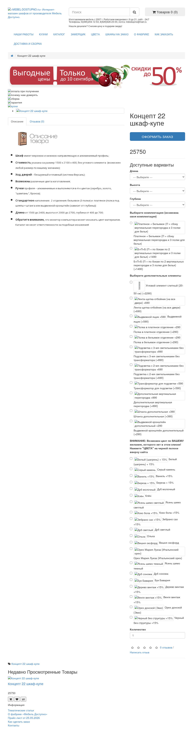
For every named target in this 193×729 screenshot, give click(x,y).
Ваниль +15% (163, 476)
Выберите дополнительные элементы (155, 275)
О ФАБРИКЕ (141, 34)
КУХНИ (43, 34)
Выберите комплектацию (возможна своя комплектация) (154, 214)
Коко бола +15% (169, 512)
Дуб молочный (165, 489)
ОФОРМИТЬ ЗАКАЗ (157, 136)
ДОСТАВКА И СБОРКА (28, 43)
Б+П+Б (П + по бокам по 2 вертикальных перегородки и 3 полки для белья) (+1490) (159, 265)
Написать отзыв (139, 652)
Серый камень (165, 469)
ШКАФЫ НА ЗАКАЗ (116, 34)
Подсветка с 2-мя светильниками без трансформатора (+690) (156, 376)
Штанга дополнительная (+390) (153, 416)
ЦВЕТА (95, 34)
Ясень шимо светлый (157, 504)
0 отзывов (166, 647)
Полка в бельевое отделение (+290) (156, 342)
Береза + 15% (165, 482)
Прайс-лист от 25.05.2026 (24, 718)
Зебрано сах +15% (156, 521)
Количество (138, 629)
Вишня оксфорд (168, 542)
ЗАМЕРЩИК (78, 34)
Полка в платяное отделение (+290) (156, 332)
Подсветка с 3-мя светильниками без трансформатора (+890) (156, 358)
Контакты (13, 725)
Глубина (135, 199)
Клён (148, 496)
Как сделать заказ (19, 721)
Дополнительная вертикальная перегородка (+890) (153, 404)
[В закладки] (17, 699)
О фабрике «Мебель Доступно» (27, 714)
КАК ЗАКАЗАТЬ (164, 34)
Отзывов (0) (37, 121)
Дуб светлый (162, 529)
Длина (134, 171)
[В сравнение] (23, 699)
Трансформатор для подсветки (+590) (157, 388)
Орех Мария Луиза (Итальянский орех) (158, 558)
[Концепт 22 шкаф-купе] (69, 111)
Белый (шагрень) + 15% (155, 461)
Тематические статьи (21, 710)
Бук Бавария (162, 580)
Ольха (150, 536)
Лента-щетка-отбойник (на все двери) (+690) (157, 309)
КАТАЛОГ (59, 34)
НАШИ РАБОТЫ (23, 34)
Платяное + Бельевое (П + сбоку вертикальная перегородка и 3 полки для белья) (159, 239)
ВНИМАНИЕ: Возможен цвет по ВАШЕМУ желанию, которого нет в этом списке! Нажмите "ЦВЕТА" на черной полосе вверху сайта (157, 446)
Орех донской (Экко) (158, 609)
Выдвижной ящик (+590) (158, 318)
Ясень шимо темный (157, 565)
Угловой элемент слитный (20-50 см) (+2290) (158, 289)
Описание (17, 121)
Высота (135, 185)
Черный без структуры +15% (159, 620)
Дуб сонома (160, 573)
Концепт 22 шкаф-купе (25, 664)
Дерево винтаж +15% (159, 589)
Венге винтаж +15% (157, 599)
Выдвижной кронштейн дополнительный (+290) (159, 432)
